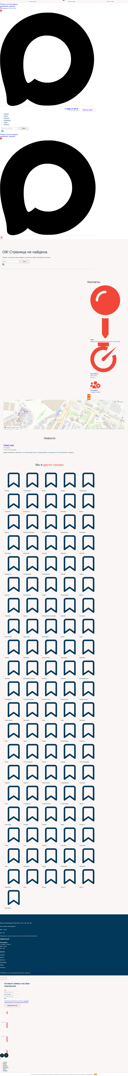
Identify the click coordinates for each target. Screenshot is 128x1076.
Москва (7, 490)
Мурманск (82, 657)
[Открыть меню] (1, 237)
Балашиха (26, 511)
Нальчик (44, 678)
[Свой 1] (47, 105)
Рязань (44, 762)
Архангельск (83, 490)
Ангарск (63, 490)
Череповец (8, 887)
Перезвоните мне (12, 1005)
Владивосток (46, 532)
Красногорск (8, 636)
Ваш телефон (7, 994)
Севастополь (46, 783)
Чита (24, 887)
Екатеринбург (27, 574)
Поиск (23, 128)
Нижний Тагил (46, 699)
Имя (5, 990)
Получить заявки (5, 1)
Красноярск (45, 636)
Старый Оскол (46, 803)
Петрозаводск (65, 741)
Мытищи (7, 678)
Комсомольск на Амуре (49, 616)
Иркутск (7, 595)
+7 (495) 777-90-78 (95, 392)
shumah (7, 447)
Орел (62, 720)
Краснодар (26, 636)
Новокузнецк (64, 699)
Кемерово (7, 616)
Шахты (44, 887)
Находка (63, 678)
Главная (6, 114)
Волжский (26, 553)
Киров (25, 616)
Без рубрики (12, 449)
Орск (6, 741)
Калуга (81, 595)
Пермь (44, 741)
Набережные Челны (29, 678)
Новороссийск (83, 699)
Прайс (5, 122)
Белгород (63, 511)
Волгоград (8, 553)
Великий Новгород (28, 532)
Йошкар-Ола (27, 595)
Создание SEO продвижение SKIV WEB (40, 972)
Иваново (63, 574)
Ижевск (81, 574)
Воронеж (63, 553)
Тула (24, 845)
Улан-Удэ (63, 845)
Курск (81, 636)
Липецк (7, 657)
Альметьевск (27, 490)
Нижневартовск (83, 678)
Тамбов (44, 824)
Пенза (25, 741)
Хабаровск (26, 866)
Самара (63, 762)
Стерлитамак (64, 803)
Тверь (62, 824)
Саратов (25, 783)
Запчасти (6, 118)
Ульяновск (82, 845)
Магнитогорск (46, 657)
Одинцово (26, 720)
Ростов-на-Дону (28, 762)
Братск (81, 511)
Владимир (82, 532)
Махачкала (64, 657)
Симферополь (65, 783)
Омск (43, 720)
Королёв (63, 616)
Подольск (82, 741)
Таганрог (25, 824)
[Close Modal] (4, 978)
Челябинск (82, 866)
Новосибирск (8, 720)
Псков (6, 762)
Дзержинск (8, 574)
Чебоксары (64, 866)
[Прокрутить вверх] (2, 1055)
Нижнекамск (8, 699)
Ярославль (8, 908)
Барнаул (44, 511)
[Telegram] (1, 11)
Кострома (82, 616)
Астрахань (8, 511)
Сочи (6, 803)
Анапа (44, 490)
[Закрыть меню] (0, 1059)
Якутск (81, 887)
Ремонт (6, 116)
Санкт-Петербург (84, 762)
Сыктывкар (8, 824)
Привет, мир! (9, 445)
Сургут (81, 803)
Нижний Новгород (28, 699)
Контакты (6, 124)
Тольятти (82, 824)
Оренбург (82, 720)
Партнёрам (7, 120)
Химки (44, 866)
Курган (63, 636)
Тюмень (44, 845)
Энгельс (63, 887)
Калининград (64, 595)
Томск (6, 845)
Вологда (44, 553)
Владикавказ (64, 532)
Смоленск (82, 783)
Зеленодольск (46, 574)
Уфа (6, 866)
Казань (44, 595)
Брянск (7, 532)
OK (95, 1074)
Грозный (81, 553)
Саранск (7, 783)
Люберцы (26, 657)
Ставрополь (26, 803)
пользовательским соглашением (21, 1002)
